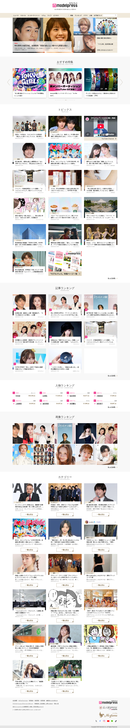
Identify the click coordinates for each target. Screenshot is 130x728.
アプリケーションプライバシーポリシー (23, 703)
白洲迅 (45, 396)
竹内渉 (18, 396)
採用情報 (42, 700)
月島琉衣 (100, 396)
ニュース (16, 15)
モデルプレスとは (23, 700)
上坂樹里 (19, 404)
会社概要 (15, 700)
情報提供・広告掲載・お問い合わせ (43, 703)
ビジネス (56, 15)
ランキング (78, 15)
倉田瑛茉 (46, 404)
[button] (121, 82)
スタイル (23, 15)
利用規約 (31, 700)
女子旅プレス (98, 15)
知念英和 (73, 396)
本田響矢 (73, 404)
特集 (71, 15)
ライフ (49, 15)
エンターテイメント (34, 15)
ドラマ (85, 15)
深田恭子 (100, 404)
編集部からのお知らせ (52, 700)
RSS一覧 (56, 703)
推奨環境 (37, 700)
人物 (90, 15)
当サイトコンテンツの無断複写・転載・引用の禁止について (28, 706)
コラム (44, 15)
